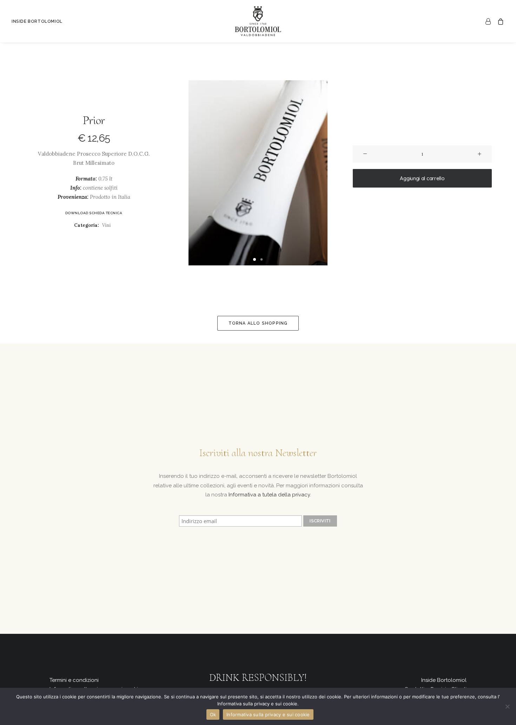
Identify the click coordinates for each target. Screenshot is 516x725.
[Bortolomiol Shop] (258, 21)
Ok (213, 714)
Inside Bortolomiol (444, 680)
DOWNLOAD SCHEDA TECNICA (94, 213)
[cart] (499, 21)
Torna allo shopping (258, 323)
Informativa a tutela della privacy (269, 495)
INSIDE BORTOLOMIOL (37, 21)
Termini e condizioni (74, 680)
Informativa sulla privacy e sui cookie (268, 714)
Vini (106, 225)
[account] (489, 21)
